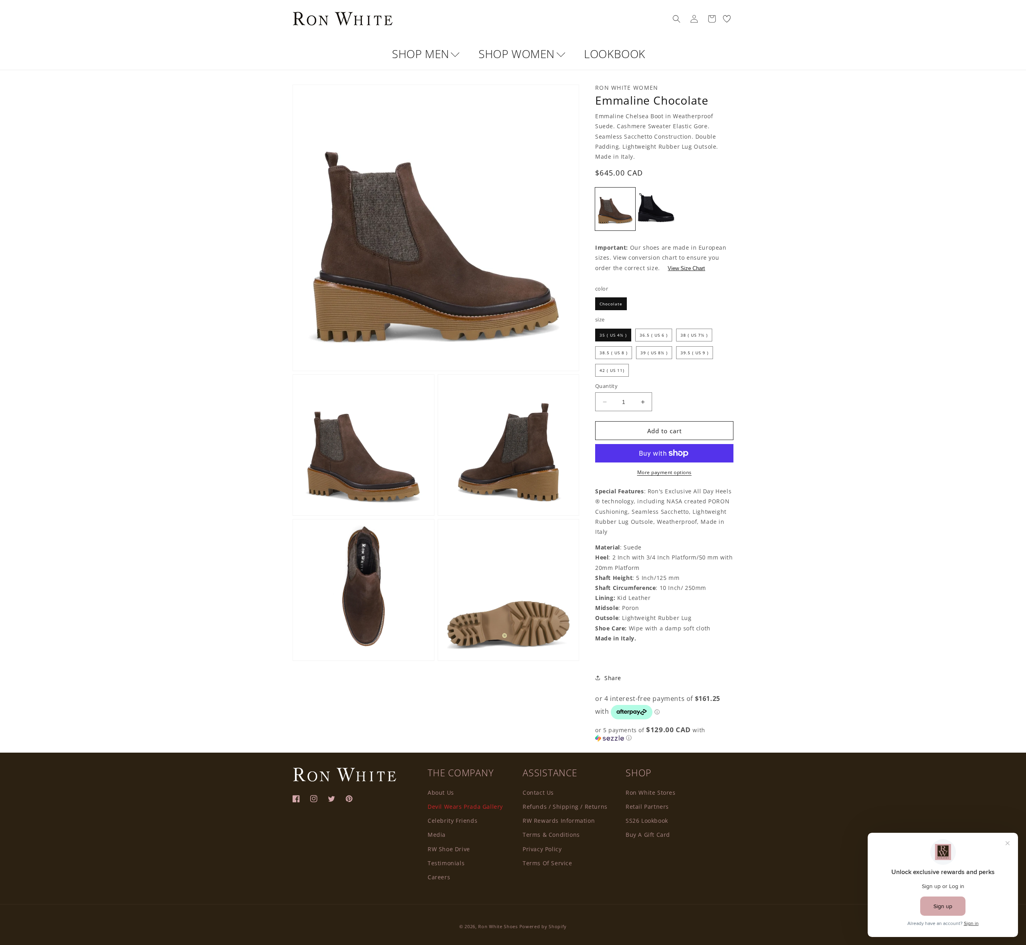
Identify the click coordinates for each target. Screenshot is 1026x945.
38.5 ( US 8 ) (614, 352)
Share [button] (612, 678)
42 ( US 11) (612, 370)
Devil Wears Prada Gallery (465, 806)
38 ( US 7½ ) (694, 335)
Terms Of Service (547, 863)
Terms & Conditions (551, 834)
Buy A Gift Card (648, 834)
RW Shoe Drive (449, 849)
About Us (441, 792)
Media (437, 834)
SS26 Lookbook (647, 820)
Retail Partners (647, 806)
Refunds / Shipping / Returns (565, 806)
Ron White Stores (651, 792)
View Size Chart (686, 268)
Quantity (606, 386)
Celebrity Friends (452, 820)
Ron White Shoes (498, 926)
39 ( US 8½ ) (654, 352)
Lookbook (614, 53)
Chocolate (611, 304)
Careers (439, 877)
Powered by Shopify (543, 926)
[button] (676, 19)
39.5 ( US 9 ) (695, 352)
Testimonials (446, 863)
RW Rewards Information (559, 820)
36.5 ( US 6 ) (654, 335)
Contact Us (538, 792)
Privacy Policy (542, 849)
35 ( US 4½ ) (613, 335)
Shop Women (518, 53)
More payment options (664, 472)
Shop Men (422, 53)
